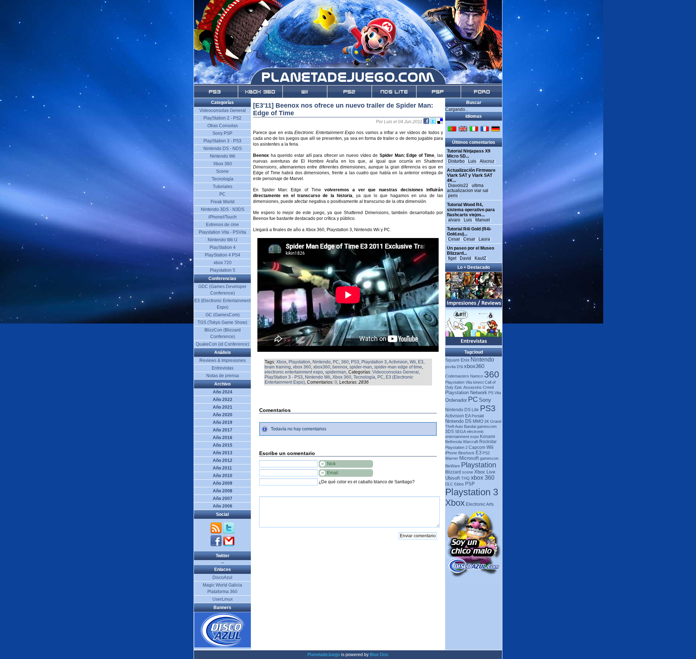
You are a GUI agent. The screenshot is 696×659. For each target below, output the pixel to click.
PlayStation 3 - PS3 (284, 377)
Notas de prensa (222, 375)
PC (336, 361)
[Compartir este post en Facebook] (426, 121)
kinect (478, 382)
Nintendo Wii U (222, 239)
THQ (465, 478)
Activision (398, 361)
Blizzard (453, 472)
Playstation (299, 361)
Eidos (459, 484)
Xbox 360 (341, 377)
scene (467, 472)
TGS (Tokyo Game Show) (222, 322)
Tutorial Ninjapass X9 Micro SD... (468, 154)
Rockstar (488, 441)
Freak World (223, 201)
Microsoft (469, 458)
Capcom (477, 447)
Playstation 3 (374, 361)
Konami (487, 436)
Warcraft (470, 441)
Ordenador (456, 400)
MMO (478, 421)
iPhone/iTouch (222, 217)
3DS (449, 431)
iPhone (451, 453)
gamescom (487, 426)
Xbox (281, 361)
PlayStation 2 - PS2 (222, 118)
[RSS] (216, 532)
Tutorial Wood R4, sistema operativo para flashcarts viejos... (471, 209)
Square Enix (457, 360)
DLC (449, 484)
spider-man (360, 367)
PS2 (486, 453)
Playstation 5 (222, 270)
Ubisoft (452, 478)
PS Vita (494, 393)
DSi (460, 366)
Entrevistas (222, 368)
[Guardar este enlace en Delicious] (440, 121)
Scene (222, 171)
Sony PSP (222, 133)
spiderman (335, 372)
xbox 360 (302, 367)
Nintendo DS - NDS (222, 148)
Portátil (478, 416)
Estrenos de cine (222, 224)
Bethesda (453, 441)
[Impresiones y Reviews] (474, 305)
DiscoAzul (222, 577)
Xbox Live (484, 472)
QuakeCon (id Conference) (222, 344)
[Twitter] (229, 532)
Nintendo (321, 361)
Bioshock (466, 453)
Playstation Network (466, 392)
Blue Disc (379, 654)
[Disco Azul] (222, 645)
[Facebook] (216, 545)
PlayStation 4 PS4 (222, 255)
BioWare (452, 466)
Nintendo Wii (317, 377)
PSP (470, 484)
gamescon (489, 458)
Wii (413, 361)
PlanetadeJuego (323, 654)
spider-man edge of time (398, 367)
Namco (476, 376)
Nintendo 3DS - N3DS (222, 209)
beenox (339, 367)
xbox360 (321, 367)
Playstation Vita (458, 382)
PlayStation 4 (223, 247)
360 (345, 361)
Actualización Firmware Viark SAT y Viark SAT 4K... (471, 175)
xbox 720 (223, 262)
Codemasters (457, 376)
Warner (451, 458)
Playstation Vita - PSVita (222, 232)
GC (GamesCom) (223, 314)
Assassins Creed (478, 387)
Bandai (470, 426)
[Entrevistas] (474, 343)
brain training (278, 367)
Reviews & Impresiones (222, 360)
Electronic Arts (480, 504)
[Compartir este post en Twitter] (433, 121)
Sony (485, 400)
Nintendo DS (458, 421)
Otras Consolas (222, 125)
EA (468, 415)
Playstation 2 (456, 447)
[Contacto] (229, 545)
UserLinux (222, 599)
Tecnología (364, 377)
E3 (420, 361)
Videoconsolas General (395, 372)
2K (486, 421)
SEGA (460, 431)
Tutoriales (222, 186)
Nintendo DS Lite (462, 409)
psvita (450, 366)
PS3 (355, 361)
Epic (458, 387)
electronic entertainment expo (294, 372)
